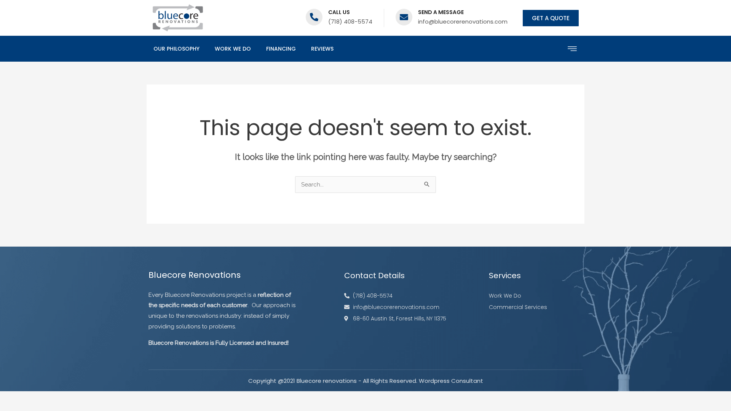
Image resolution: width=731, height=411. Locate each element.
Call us (339, 12)
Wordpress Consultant (451, 381)
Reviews (322, 49)
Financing (281, 49)
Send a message (441, 12)
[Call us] (314, 17)
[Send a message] (404, 17)
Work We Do (233, 49)
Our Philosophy (176, 49)
